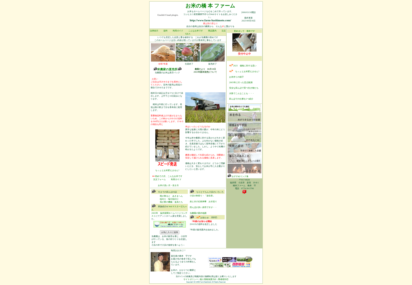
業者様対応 (223, 279)
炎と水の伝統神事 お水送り (203, 201)
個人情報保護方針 (208, 279)
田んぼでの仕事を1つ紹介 (241, 99)
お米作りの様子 (236, 77)
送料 (165, 30)
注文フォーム (159, 179)
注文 (224, 30)
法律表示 (154, 30)
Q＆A (187, 34)
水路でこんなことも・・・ (241, 93)
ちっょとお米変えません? (246, 71)
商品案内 (212, 30)
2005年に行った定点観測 (241, 82)
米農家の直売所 (167, 69)
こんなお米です (195, 30)
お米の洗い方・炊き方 (168, 185)
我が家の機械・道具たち (167, 202)
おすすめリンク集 (240, 176)
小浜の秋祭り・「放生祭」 (202, 195)
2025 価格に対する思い (245, 65)
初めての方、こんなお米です (168, 176)
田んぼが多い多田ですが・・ (203, 207)
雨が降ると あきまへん (171, 196)
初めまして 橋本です (244, 31)
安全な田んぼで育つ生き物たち (243, 88)
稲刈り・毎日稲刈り (169, 199)
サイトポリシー (190, 279)
